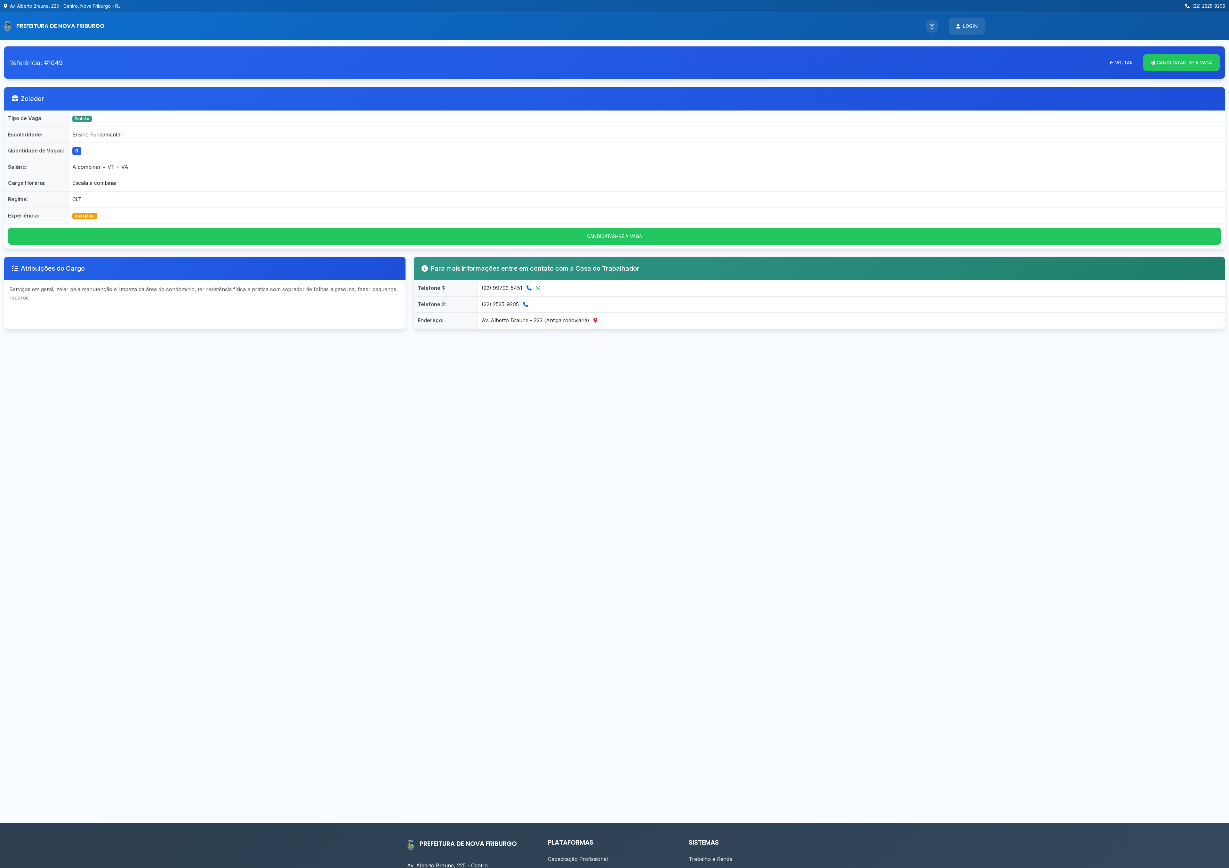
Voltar (1124, 62)
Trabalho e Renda (710, 859)
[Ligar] (529, 288)
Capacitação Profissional (578, 859)
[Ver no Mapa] (595, 320)
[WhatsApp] (538, 288)
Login (970, 26)
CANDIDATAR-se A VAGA (1184, 62)
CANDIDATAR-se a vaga (614, 236)
